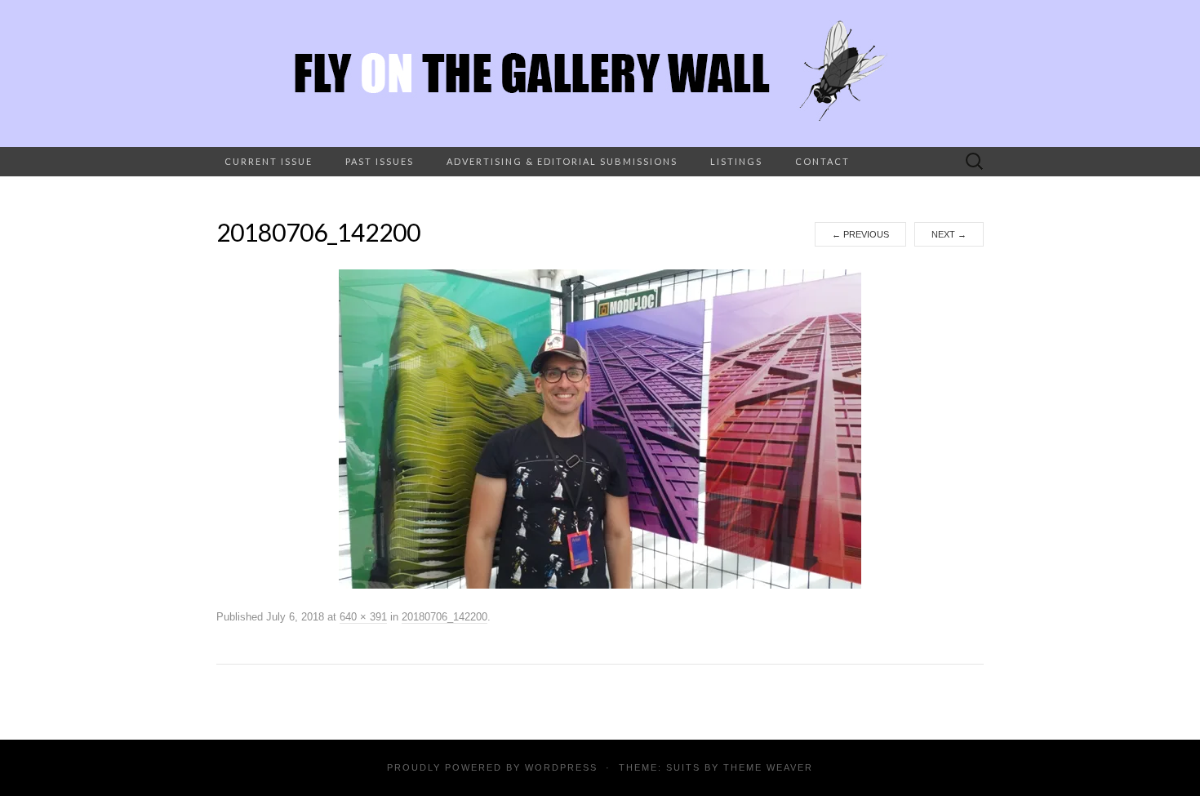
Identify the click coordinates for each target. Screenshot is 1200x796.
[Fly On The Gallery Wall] (600, 73)
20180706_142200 (444, 617)
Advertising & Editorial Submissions (562, 161)
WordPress (561, 767)
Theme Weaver (768, 767)
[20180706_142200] (600, 428)
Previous (860, 234)
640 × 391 (363, 617)
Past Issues (379, 161)
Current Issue (268, 161)
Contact (822, 161)
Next (949, 234)
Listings (736, 161)
